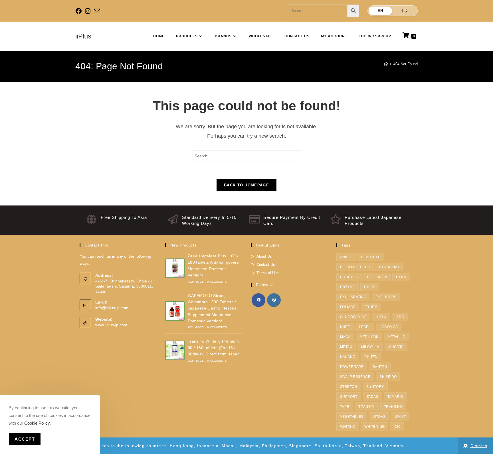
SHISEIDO (388, 377)
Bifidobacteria (355, 267)
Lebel (365, 327)
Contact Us (265, 264)
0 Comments (217, 281)
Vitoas (379, 417)
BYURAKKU (389, 267)
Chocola (349, 277)
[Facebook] (79, 11)
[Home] (386, 64)
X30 (397, 427)
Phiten (370, 357)
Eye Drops (386, 297)
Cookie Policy (37, 423)
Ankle (346, 257)
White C (347, 427)
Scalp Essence (355, 377)
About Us (264, 256)
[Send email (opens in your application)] (97, 11)
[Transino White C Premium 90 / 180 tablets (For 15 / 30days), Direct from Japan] (175, 350)
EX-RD (369, 287)
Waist (400, 417)
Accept (25, 439)
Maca (345, 337)
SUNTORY (375, 387)
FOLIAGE (347, 307)
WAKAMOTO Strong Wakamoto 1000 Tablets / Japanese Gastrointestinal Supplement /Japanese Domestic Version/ (213, 308)
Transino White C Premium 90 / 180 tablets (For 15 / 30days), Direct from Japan (214, 347)
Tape (344, 407)
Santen (380, 367)
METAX (346, 347)
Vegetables (351, 417)
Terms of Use (267, 273)
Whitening (374, 427)
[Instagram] (87, 11)
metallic (396, 337)
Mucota (395, 347)
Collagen (377, 277)
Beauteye (370, 257)
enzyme (347, 287)
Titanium (366, 407)
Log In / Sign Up (375, 36)
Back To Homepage (246, 185)
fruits (371, 307)
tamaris (395, 397)
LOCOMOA (389, 327)
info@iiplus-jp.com (111, 308)
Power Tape (351, 367)
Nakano (347, 357)
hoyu (381, 317)
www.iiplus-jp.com (111, 325)
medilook (369, 337)
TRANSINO (393, 407)
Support (348, 397)
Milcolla (370, 347)
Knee (345, 327)
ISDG (399, 317)
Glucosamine (353, 317)
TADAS (372, 397)
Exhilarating (353, 297)
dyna (401, 277)
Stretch (348, 387)
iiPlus (83, 36)
